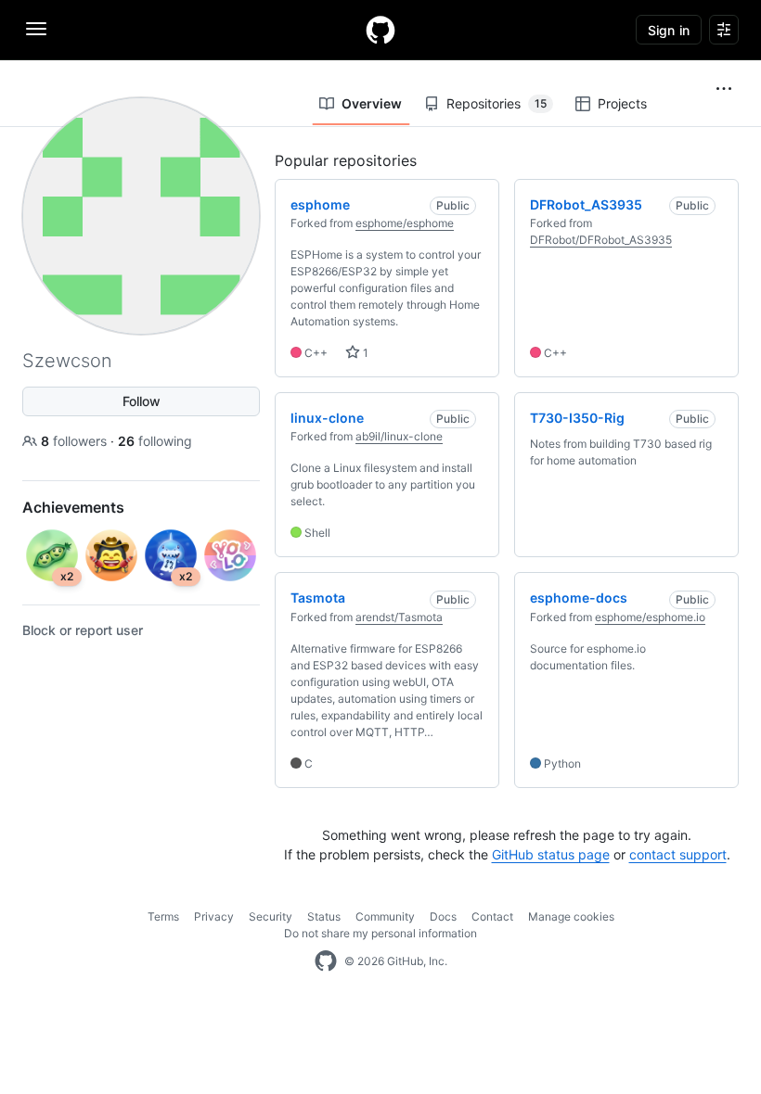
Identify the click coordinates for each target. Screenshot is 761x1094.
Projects (622, 103)
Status (324, 916)
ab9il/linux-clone (399, 436)
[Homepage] (380, 30)
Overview (372, 103)
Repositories (496, 103)
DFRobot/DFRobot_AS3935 (601, 240)
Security (270, 916)
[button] (724, 89)
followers (75, 441)
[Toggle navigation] (36, 29)
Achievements (73, 507)
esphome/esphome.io (650, 617)
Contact (492, 916)
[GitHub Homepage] (326, 961)
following (155, 441)
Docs (443, 916)
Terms (163, 916)
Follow (142, 401)
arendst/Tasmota (399, 617)
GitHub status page (551, 854)
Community (385, 916)
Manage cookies (571, 916)
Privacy (214, 916)
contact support (678, 854)
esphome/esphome (404, 223)
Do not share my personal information (380, 933)
